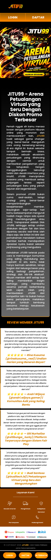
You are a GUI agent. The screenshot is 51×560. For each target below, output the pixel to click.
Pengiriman (25, 509)
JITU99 (25, 545)
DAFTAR (38, 17)
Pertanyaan (14, 522)
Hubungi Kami (37, 522)
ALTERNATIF (41, 555)
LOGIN (12, 17)
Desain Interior (10, 509)
